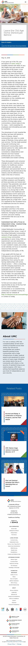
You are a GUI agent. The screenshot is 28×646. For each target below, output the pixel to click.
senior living (15, 63)
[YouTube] (15, 522)
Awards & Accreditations (14, 596)
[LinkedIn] (17, 522)
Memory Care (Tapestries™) (14, 544)
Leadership (14, 592)
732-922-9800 (14, 512)
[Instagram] (13, 522)
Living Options (14, 537)
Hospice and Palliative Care (14, 554)
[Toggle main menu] (25, 2)
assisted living (6, 237)
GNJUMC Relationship (14, 584)
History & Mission (14, 590)
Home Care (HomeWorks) (14, 546)
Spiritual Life (14, 594)
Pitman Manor (14, 532)
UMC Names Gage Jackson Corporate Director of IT (11, 450)
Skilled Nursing (14, 548)
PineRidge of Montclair (14, 567)
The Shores (14, 534)
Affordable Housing (14, 557)
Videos (14, 576)
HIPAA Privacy (14, 582)
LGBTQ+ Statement (14, 580)
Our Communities (14, 526)
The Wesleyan (14, 565)
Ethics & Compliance (14, 598)
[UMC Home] (7, 2)
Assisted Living (14, 540)
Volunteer (14, 602)
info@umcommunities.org (14, 514)
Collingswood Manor (14, 530)
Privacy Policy (10, 641)
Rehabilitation (14, 552)
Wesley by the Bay (14, 563)
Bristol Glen (14, 528)
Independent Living (14, 542)
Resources (14, 572)
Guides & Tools (14, 574)
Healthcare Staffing (14, 517)
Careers (14, 600)
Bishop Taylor (14, 559)
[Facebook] (11, 522)
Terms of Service (19, 641)
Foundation (14, 570)
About (14, 587)
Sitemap (19, 644)
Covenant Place (14, 561)
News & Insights (6, 42)
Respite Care (14, 550)
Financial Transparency (14, 604)
